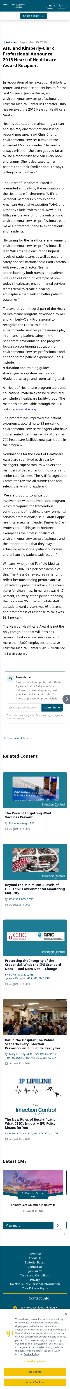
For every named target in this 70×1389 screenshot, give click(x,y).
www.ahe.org (26, 409)
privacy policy (17, 718)
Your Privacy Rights (35, 1288)
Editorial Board (35, 1262)
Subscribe (50, 707)
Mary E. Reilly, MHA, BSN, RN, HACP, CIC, (33, 1054)
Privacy (35, 1280)
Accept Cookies (35, 1382)
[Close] (66, 1314)
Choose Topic (31, 15)
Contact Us (35, 1267)
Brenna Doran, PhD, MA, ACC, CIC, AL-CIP (31, 1057)
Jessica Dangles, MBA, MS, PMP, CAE (28, 978)
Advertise (35, 1254)
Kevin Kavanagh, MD (21, 823)
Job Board (35, 1271)
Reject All (35, 1372)
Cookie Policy (31, 1354)
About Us (35, 1258)
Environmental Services (18, 738)
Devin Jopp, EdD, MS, (21, 974)
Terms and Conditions (35, 1275)
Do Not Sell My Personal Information (35, 1284)
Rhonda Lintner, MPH (21, 899)
